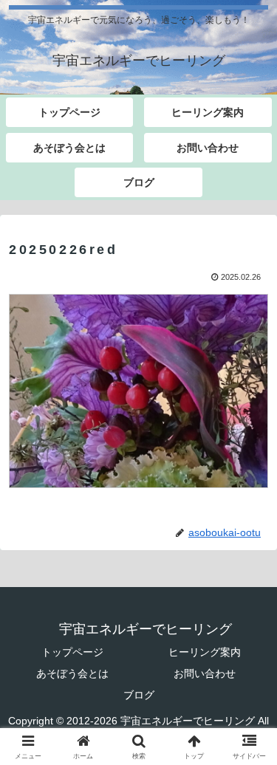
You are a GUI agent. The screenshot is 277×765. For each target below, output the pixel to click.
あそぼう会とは (72, 673)
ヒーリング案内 (204, 652)
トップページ (72, 652)
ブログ (138, 695)
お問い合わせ (205, 673)
